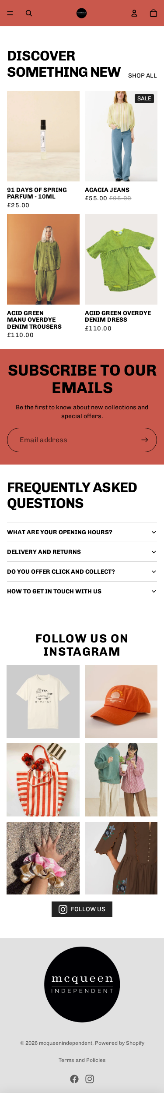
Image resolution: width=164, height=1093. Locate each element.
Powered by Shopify (119, 1043)
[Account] (134, 13)
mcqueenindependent (65, 1043)
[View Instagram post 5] (43, 858)
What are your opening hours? (59, 532)
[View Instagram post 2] (121, 701)
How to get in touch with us (54, 591)
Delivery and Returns (44, 552)
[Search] (28, 13)
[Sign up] (144, 440)
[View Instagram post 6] (121, 858)
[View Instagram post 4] (121, 779)
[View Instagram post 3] (43, 779)
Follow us (88, 909)
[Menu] (10, 13)
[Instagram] (89, 1079)
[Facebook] (74, 1079)
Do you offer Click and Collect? (61, 571)
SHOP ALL (142, 75)
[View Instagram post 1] (43, 701)
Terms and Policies (82, 1060)
